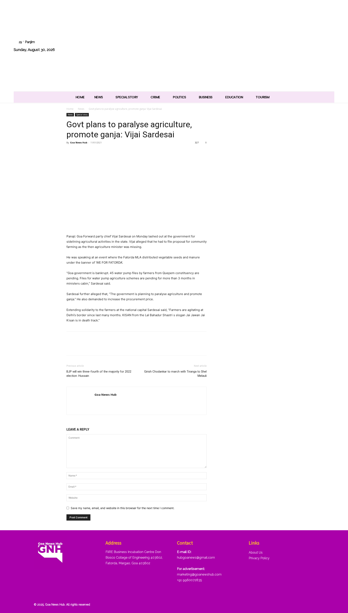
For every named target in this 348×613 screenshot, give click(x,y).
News (81, 109)
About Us (256, 552)
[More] (117, 152)
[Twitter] (309, 46)
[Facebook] (278, 46)
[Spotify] (298, 46)
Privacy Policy (259, 558)
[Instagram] (288, 46)
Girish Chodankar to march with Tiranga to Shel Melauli (175, 374)
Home (70, 109)
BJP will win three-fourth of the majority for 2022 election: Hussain (98, 374)
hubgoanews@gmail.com (196, 557)
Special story (82, 114)
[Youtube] (329, 46)
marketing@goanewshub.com (199, 574)
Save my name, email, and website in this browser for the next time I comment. (122, 508)
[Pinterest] (89, 152)
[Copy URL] (108, 152)
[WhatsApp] (319, 46)
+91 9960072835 (189, 580)
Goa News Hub (78, 142)
